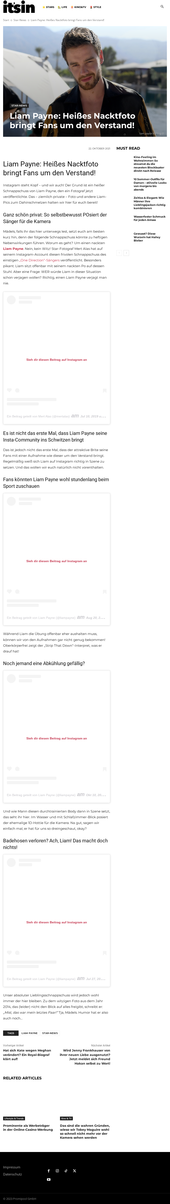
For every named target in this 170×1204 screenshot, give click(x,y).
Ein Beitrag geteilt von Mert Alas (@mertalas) (38, 416)
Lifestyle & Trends (14, 1118)
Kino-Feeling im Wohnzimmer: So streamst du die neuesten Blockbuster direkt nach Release (149, 163)
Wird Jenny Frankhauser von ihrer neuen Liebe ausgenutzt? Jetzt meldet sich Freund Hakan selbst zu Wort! (85, 1056)
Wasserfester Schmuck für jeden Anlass (150, 218)
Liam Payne (29, 1033)
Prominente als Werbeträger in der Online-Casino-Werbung (28, 1128)
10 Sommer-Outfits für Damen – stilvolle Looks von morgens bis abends (150, 184)
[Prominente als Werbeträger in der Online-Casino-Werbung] (28, 1102)
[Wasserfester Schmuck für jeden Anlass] (123, 222)
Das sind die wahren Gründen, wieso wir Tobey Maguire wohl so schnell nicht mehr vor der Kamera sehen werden (85, 1132)
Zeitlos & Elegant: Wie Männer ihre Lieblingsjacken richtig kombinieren (149, 203)
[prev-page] (119, 253)
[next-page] (126, 253)
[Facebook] (49, 1171)
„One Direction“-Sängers (39, 260)
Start (6, 20)
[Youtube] (49, 1180)
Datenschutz (12, 1174)
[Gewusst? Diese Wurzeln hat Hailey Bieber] (123, 239)
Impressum (11, 1167)
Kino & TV (66, 1118)
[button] (162, 7)
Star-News (20, 20)
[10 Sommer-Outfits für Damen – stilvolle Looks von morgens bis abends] (123, 184)
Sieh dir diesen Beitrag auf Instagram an (56, 359)
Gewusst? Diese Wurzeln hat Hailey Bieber (147, 237)
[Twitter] (74, 1171)
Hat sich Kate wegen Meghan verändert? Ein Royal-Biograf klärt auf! (27, 1054)
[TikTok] (66, 1171)
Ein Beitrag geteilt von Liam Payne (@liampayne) (41, 617)
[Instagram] (57, 1171)
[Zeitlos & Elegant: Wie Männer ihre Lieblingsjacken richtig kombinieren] (123, 203)
